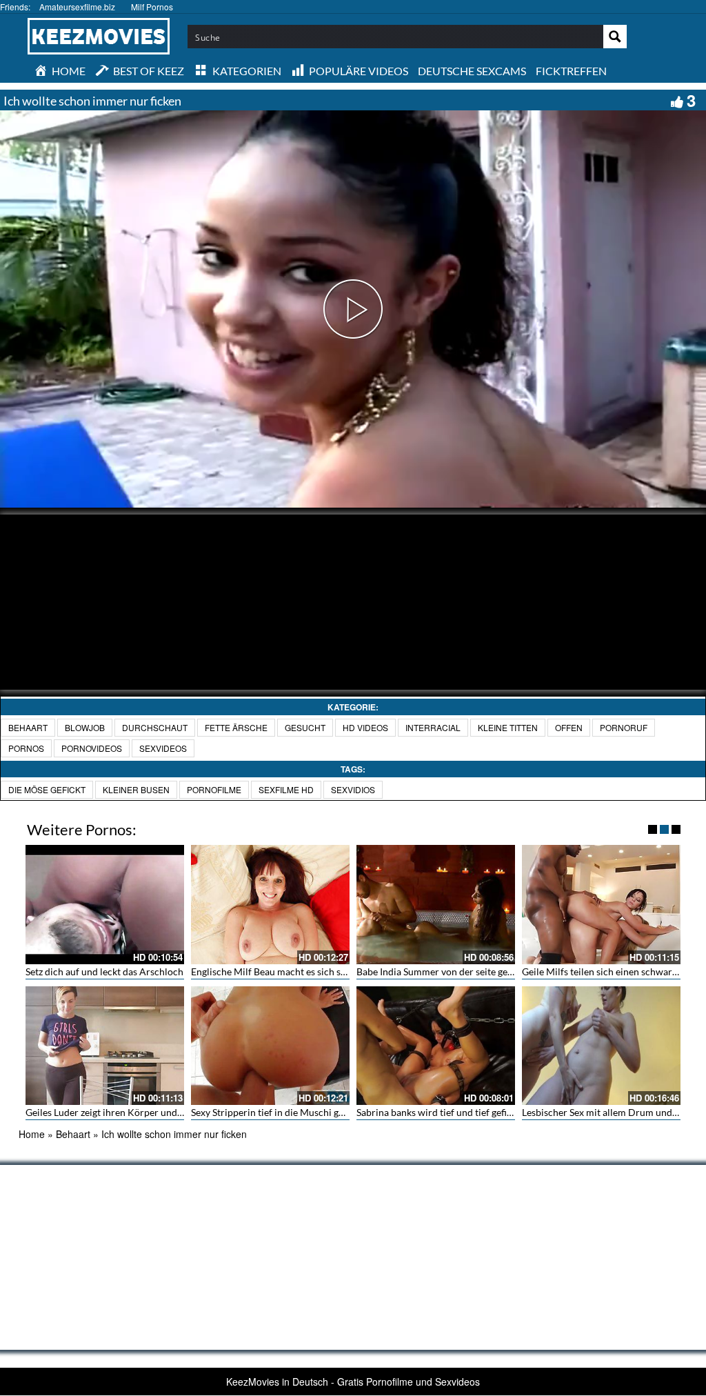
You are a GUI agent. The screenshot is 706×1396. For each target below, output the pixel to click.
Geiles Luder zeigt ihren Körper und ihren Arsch (128, 1112)
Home (32, 1134)
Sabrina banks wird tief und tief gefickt (438, 1112)
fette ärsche (236, 727)
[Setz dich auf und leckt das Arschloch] (105, 904)
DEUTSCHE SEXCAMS (472, 70)
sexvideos (163, 748)
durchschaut (155, 727)
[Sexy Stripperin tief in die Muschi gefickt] (270, 1046)
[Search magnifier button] (615, 36)
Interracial (433, 727)
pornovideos (91, 748)
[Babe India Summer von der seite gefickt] (435, 904)
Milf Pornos (152, 6)
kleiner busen (136, 789)
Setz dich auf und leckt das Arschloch (104, 971)
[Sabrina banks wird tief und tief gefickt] (435, 1046)
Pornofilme (214, 789)
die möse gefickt (46, 789)
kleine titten (508, 727)
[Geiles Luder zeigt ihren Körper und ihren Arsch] (105, 1046)
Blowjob (85, 727)
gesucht (305, 727)
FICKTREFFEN (571, 70)
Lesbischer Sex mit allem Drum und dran (608, 1112)
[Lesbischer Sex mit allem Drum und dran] (601, 1046)
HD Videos (365, 727)
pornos (26, 748)
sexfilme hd (286, 789)
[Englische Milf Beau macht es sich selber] (270, 904)
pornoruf (623, 727)
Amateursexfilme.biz (77, 6)
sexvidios (353, 789)
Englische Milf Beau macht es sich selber (277, 971)
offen (569, 727)
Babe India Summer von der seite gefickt (441, 971)
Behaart (28, 727)
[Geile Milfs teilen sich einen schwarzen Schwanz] (601, 904)
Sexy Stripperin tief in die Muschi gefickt (276, 1112)
